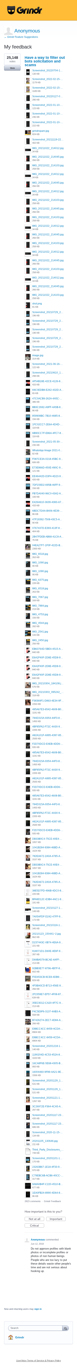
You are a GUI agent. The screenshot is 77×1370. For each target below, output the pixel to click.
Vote (12, 68)
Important (58, 1219)
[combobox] (36, 1328)
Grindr (19, 1337)
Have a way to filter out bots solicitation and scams (45, 61)
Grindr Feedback (52, 1201)
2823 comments (33, 1201)
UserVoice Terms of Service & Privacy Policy (38, 1360)
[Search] (65, 1328)
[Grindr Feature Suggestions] (24, 10)
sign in (38, 1309)
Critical (37, 1226)
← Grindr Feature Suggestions (21, 37)
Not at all (36, 1219)
